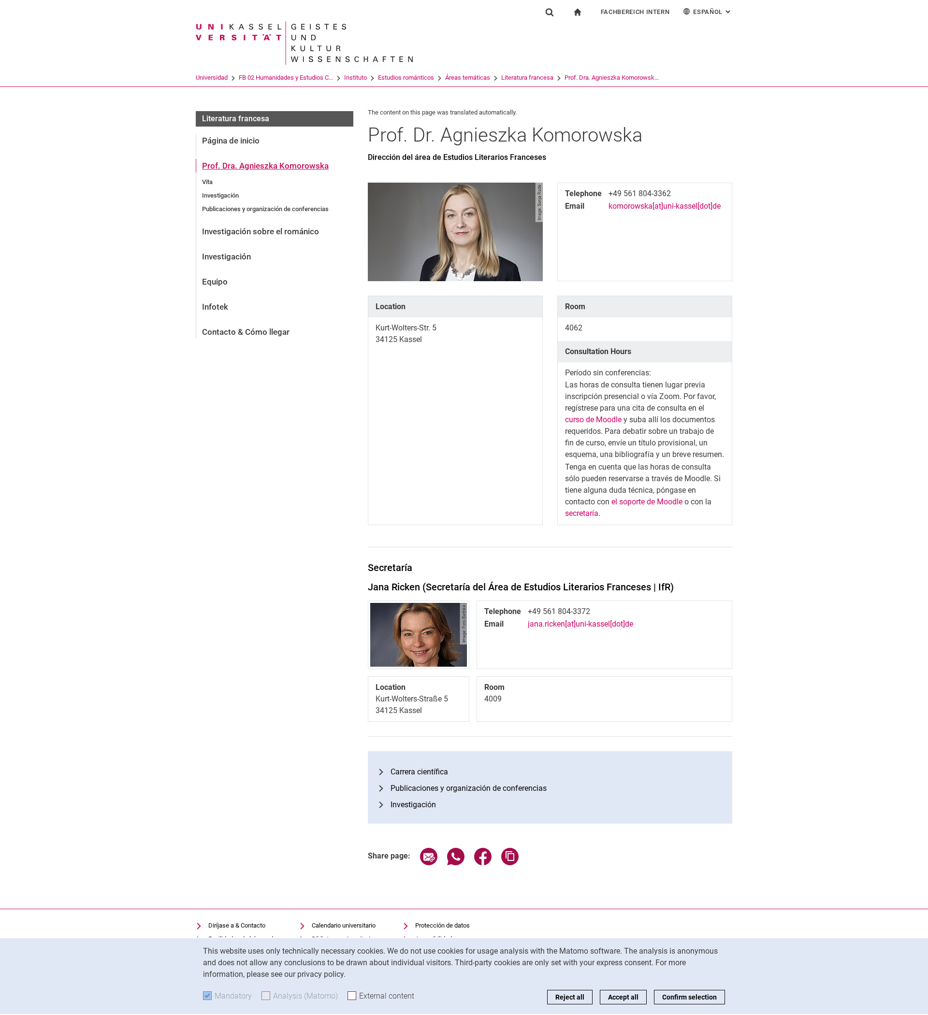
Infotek (215, 307)
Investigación (220, 195)
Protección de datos (442, 925)
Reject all (569, 997)
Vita (207, 182)
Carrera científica (419, 771)
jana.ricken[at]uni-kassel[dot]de (580, 624)
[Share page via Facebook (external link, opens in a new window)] (483, 862)
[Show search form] (549, 12)
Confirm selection (689, 997)
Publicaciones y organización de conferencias (265, 209)
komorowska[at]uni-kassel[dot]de (665, 206)
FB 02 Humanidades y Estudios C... (286, 77)
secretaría (581, 513)
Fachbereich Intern (635, 11)
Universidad (212, 77)
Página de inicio (231, 140)
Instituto (355, 77)
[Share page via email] (428, 862)
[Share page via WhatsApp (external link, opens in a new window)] (455, 862)
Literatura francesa (527, 77)
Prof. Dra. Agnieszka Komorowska (265, 166)
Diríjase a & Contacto (236, 925)
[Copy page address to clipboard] (510, 862)
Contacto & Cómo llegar (246, 332)
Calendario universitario (344, 925)
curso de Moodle (593, 419)
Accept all (623, 997)
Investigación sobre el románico (260, 231)
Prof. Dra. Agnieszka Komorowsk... (612, 77)
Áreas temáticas (467, 77)
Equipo (215, 281)
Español (712, 11)
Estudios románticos (406, 77)
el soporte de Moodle (646, 501)
